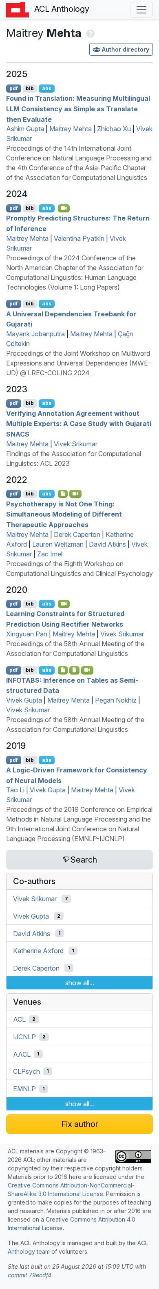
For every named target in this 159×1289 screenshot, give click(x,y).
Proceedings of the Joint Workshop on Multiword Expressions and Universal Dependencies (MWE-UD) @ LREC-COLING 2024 (78, 363)
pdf (13, 88)
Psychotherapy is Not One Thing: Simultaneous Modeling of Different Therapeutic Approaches (64, 514)
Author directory (125, 49)
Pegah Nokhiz (116, 700)
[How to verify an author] (89, 33)
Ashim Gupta (25, 129)
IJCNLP (24, 1037)
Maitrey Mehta (70, 129)
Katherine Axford (38, 951)
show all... (79, 983)
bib (30, 88)
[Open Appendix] (63, 494)
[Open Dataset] (74, 670)
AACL (22, 1054)
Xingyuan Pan (26, 634)
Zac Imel (49, 554)
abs (46, 88)
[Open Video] (64, 208)
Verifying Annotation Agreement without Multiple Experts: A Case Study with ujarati (78, 423)
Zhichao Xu (114, 129)
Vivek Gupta (24, 700)
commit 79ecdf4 (29, 1275)
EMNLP (24, 1089)
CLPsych (26, 1071)
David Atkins (107, 544)
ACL (19, 1019)
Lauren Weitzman (58, 544)
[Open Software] (63, 670)
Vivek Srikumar (75, 444)
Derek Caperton (77, 534)
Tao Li (15, 790)
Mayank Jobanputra (35, 334)
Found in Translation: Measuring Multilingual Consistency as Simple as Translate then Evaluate (78, 108)
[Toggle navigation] (141, 10)
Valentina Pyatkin (79, 238)
